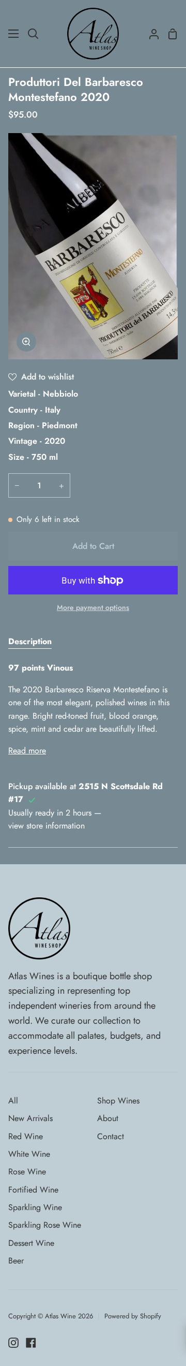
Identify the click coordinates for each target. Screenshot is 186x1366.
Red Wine (25, 1136)
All (13, 1101)
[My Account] (150, 33)
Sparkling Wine (35, 1207)
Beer (16, 1261)
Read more (27, 751)
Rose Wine (27, 1172)
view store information (46, 826)
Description (30, 641)
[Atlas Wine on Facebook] (31, 1343)
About (107, 1118)
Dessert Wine (31, 1243)
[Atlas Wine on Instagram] (13, 1343)
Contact (110, 1136)
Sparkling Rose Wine (44, 1225)
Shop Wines (118, 1101)
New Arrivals (30, 1118)
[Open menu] (14, 33)
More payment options (93, 607)
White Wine (29, 1154)
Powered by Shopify (132, 1316)
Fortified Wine (33, 1190)
